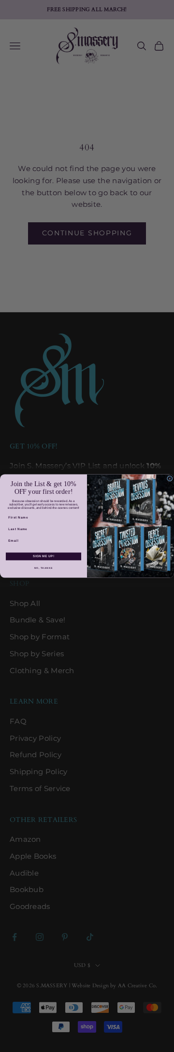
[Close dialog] (169, 478)
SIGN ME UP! (43, 556)
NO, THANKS (43, 568)
